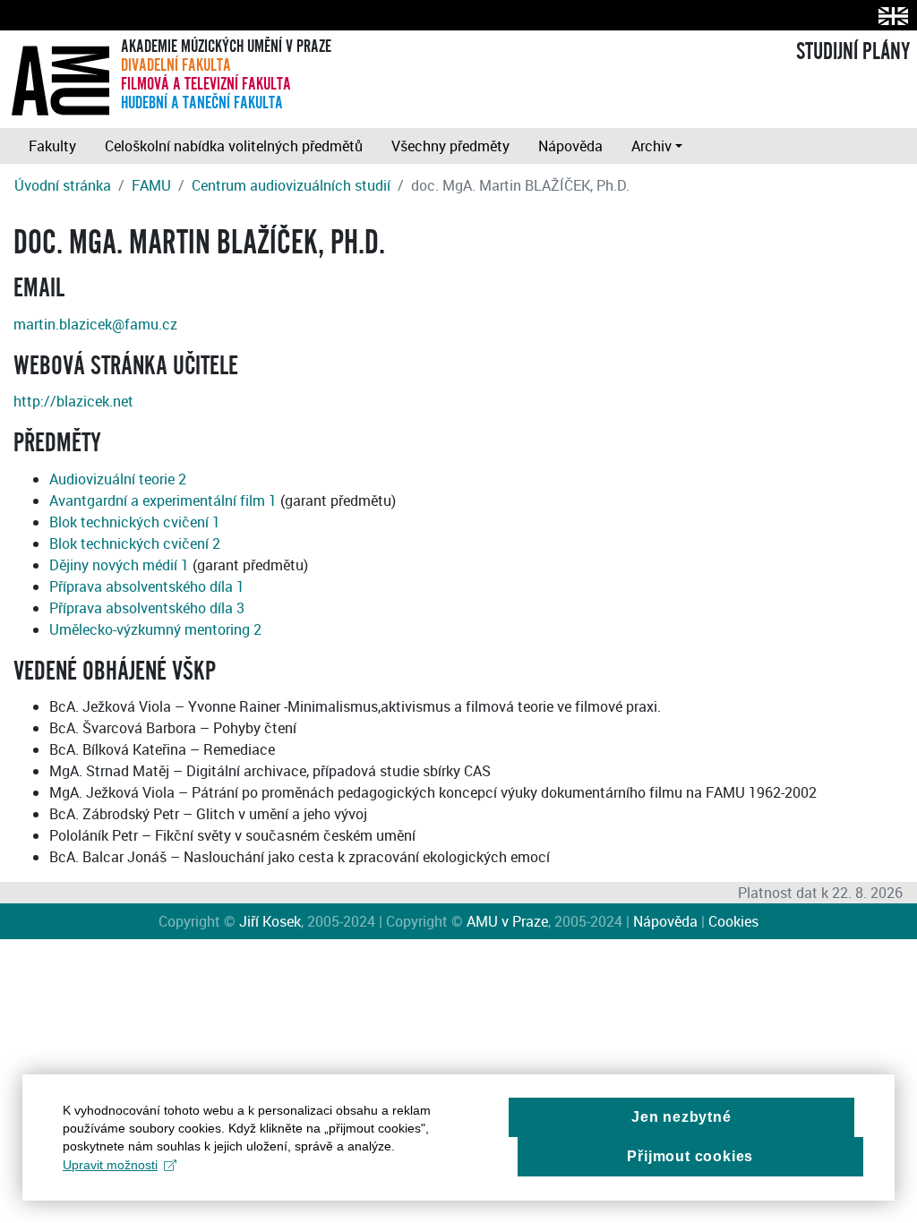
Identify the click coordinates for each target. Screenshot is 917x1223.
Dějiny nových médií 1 (119, 565)
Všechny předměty (450, 146)
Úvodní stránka (62, 185)
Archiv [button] (651, 146)
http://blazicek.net (73, 401)
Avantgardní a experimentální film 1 (163, 500)
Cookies (733, 921)
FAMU (151, 185)
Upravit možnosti (110, 1165)
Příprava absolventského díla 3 (146, 608)
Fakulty (52, 146)
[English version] (889, 16)
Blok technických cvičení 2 (134, 543)
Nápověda (570, 146)
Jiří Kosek (270, 921)
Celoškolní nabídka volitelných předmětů (234, 146)
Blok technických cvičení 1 (134, 522)
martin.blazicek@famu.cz (95, 324)
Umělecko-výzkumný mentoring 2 (155, 629)
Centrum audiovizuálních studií (291, 185)
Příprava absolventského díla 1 (146, 586)
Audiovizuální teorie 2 (117, 479)
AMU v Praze (507, 921)
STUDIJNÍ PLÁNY (853, 51)
